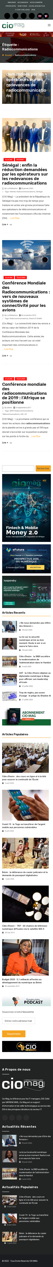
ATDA (33, 10)
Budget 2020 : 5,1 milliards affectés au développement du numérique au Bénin (22, 981)
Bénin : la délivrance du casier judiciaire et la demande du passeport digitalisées (25, 874)
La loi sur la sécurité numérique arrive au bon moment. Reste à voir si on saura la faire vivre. (32, 641)
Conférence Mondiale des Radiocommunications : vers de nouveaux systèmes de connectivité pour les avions (26, 297)
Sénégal (39, 192)
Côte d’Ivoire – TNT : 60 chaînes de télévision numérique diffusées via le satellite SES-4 (24, 927)
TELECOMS (21, 278)
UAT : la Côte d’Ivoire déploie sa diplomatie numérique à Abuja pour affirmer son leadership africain (35, 678)
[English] (40, 16)
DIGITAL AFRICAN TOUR (37, 6)
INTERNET (20, 160)
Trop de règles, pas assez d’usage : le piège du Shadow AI (35, 694)
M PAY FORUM (22, 6)
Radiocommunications (26, 192)
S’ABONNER (12, 2)
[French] (46, 16)
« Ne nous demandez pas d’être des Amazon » (35, 624)
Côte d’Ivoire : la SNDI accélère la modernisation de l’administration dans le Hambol (35, 659)
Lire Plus (15, 218)
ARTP (12, 411)
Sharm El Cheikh (35, 318)
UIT (25, 414)
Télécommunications (10, 414)
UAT (21, 414)
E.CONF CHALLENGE (22, 10)
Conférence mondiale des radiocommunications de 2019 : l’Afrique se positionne (24, 393)
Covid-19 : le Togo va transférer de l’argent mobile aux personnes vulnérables (23, 826)
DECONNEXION (23, 2)
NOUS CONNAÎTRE (36, 2)
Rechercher (43, 468)
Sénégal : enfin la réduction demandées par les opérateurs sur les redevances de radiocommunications (26, 79)
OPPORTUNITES (11, 6)
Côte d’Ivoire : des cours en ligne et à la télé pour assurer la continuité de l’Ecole (24, 778)
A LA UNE (8, 160)
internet (13, 192)
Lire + (5, 224)
